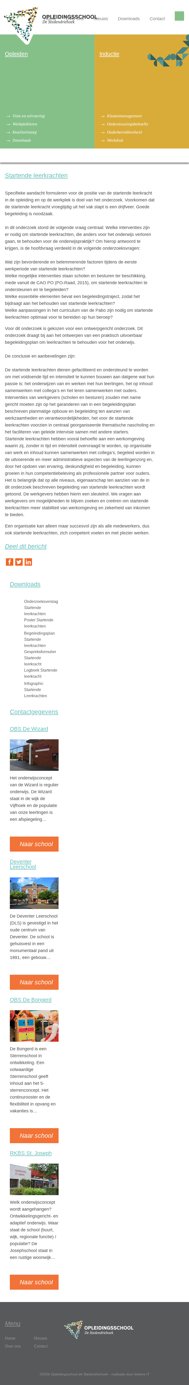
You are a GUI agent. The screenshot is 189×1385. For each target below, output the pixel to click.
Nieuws (101, 18)
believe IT (142, 1374)
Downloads (129, 18)
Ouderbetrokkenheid (124, 132)
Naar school (36, 844)
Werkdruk (115, 140)
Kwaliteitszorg (24, 132)
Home (50, 18)
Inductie (109, 54)
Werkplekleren (24, 123)
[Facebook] (9, 562)
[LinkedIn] (28, 562)
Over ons (75, 18)
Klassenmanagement (124, 115)
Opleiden (16, 54)
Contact (157, 18)
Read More (21, 826)
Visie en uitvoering (28, 115)
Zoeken (180, 16)
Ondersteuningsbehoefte (127, 123)
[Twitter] (19, 562)
